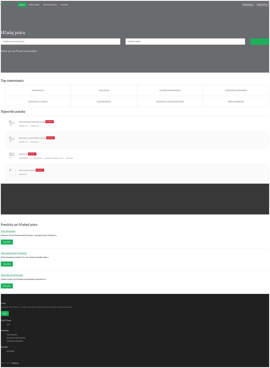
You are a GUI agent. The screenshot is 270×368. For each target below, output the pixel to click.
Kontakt (64, 5)
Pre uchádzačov (50, 5)
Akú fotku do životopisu (14, 341)
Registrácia (248, 5)
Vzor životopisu (11, 334)
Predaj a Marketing (236, 101)
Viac (5, 313)
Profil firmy (34, 5)
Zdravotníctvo (38, 90)
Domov (22, 5)
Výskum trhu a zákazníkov (236, 90)
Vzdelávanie (104, 90)
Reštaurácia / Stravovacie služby (170, 101)
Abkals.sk (15, 363)
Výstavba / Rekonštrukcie (170, 90)
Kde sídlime (10, 351)
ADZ (8, 324)
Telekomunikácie (104, 101)
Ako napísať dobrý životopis (16, 338)
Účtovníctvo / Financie (38, 101)
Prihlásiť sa (262, 5)
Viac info (7, 242)
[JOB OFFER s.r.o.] (7, 3)
